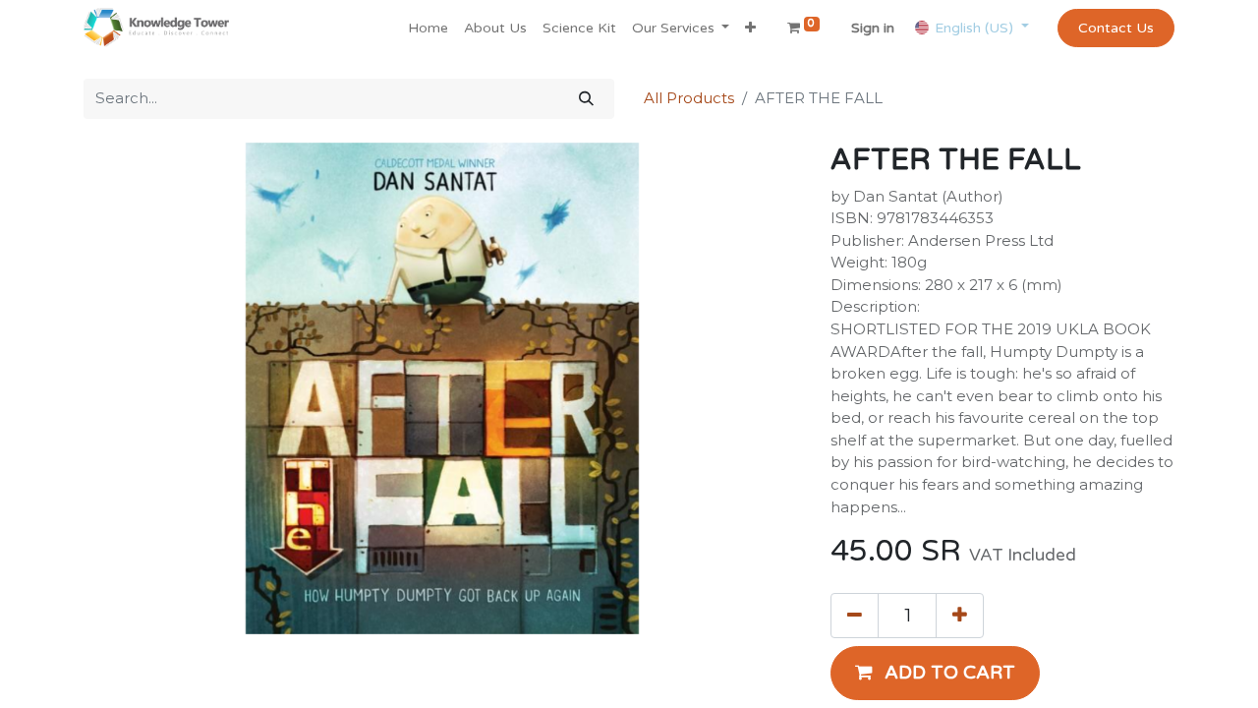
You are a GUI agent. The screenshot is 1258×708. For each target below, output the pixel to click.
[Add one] (960, 615)
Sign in (872, 28)
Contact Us (1116, 28)
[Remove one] (854, 615)
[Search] (586, 99)
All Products (689, 97)
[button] (750, 28)
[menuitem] (428, 28)
